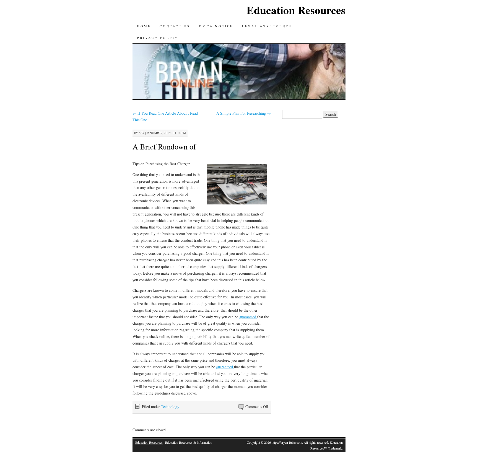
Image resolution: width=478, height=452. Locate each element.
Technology (170, 406)
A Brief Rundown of (164, 146)
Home (144, 26)
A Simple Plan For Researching (243, 113)
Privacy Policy (157, 37)
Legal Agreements (267, 26)
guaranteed (248, 316)
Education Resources (295, 10)
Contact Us (175, 26)
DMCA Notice (216, 26)
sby (141, 133)
